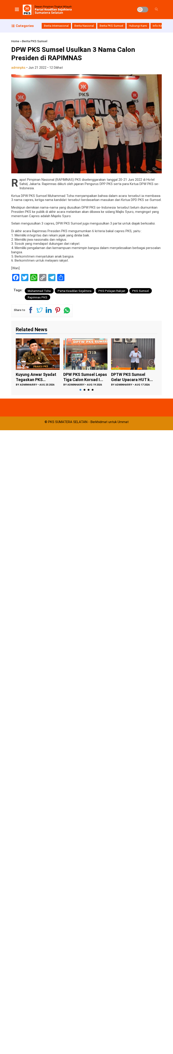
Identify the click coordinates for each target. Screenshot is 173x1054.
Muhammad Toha (39, 291)
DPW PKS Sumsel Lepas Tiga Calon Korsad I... (37, 377)
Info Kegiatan (161, 25)
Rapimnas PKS (37, 297)
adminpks (18, 68)
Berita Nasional (84, 25)
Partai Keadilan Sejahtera (74, 291)
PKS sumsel (140, 291)
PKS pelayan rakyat (111, 291)
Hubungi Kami (138, 25)
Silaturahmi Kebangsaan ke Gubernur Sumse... (128, 377)
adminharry (28, 384)
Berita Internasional (56, 25)
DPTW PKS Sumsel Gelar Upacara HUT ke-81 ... (84, 377)
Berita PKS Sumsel (111, 25)
